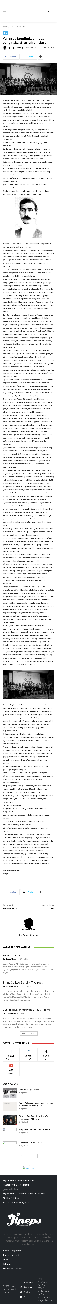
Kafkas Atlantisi (10, 908)
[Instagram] (21, 1287)
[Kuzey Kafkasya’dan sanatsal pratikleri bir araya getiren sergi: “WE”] (10, 1106)
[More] (40, 57)
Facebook (28, 1282)
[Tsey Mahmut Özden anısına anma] (10, 1133)
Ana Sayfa (6, 26)
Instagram (28, 1287)
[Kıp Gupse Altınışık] (5, 48)
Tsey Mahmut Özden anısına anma (34, 1129)
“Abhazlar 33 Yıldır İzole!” (30, 1143)
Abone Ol (11, 1064)
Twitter (27, 1292)
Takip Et (28, 1050)
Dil (24, 26)
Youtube (28, 1297)
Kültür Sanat (16, 26)
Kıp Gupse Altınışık (16, 48)
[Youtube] (21, 1297)
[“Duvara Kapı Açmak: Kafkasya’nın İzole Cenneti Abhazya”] (10, 1120)
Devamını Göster (27, 1033)
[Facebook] (21, 1282)
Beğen (11, 1050)
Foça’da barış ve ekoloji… (30, 1090)
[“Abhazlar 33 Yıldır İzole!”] (10, 1146)
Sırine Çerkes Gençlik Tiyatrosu (23, 982)
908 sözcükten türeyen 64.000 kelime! (27, 1009)
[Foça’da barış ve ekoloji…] (10, 1093)
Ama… (51, 908)
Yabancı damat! (12, 955)
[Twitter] (21, 1292)
